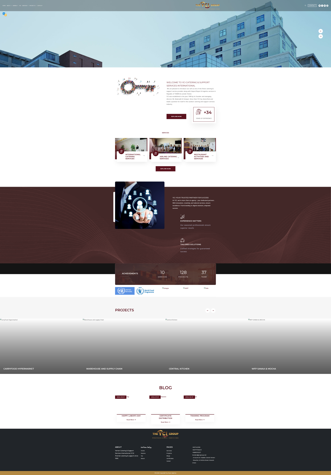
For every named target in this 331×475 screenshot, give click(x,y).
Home (4, 5)
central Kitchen (13, 444)
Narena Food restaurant (184, 444)
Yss (20, 5)
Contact (39, 5)
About (8, 5)
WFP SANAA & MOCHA (98, 444)
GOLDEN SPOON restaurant (268, 444)
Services (24, 5)
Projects (32, 5)
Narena (15, 5)
